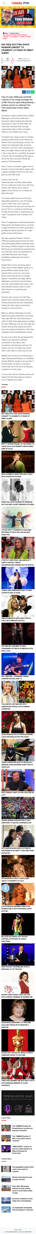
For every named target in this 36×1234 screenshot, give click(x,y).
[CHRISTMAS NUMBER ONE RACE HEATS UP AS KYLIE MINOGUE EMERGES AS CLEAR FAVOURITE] (18, 1068)
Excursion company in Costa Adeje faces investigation (22, 1199)
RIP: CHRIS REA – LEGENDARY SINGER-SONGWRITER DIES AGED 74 (15, 677)
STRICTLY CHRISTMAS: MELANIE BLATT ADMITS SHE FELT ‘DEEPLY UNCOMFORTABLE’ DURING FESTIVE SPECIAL (17, 562)
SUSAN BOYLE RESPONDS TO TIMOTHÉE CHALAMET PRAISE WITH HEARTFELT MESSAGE (16, 1024)
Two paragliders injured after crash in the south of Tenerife (23, 1169)
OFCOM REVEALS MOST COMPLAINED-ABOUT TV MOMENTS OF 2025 (15, 879)
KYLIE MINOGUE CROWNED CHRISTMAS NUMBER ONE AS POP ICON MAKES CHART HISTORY (16, 908)
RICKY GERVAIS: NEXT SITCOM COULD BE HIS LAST (17, 793)
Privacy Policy (18, 1229)
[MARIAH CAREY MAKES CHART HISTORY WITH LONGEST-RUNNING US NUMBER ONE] (18, 982)
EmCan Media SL (13, 1232)
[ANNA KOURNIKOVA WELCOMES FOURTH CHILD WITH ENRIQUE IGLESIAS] (18, 606)
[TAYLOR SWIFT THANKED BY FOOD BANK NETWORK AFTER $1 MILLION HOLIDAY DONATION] (18, 517)
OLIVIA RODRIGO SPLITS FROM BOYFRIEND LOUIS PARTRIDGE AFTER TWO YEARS (17, 735)
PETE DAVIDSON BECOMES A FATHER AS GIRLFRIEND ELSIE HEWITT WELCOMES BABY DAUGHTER (17, 850)
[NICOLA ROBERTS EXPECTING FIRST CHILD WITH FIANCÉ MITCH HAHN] (18, 462)
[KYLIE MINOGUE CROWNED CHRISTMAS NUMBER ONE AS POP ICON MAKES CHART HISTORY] (18, 894)
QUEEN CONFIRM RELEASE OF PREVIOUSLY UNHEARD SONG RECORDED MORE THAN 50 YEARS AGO (17, 764)
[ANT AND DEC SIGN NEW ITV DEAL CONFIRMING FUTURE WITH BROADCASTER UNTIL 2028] (18, 634)
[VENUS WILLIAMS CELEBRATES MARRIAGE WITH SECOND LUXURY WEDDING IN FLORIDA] (18, 489)
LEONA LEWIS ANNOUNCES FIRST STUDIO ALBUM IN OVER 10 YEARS (16, 591)
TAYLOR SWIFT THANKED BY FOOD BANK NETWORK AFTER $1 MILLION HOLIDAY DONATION (16, 532)
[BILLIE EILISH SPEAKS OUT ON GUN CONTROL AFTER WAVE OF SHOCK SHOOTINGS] (18, 924)
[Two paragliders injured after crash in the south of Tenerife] (6, 1169)
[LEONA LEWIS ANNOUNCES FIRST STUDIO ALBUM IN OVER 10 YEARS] (18, 578)
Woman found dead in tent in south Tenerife (22, 1178)
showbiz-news (14, 33)
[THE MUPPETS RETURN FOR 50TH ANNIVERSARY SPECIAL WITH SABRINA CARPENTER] (18, 692)
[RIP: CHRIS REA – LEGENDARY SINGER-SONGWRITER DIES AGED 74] (18, 664)
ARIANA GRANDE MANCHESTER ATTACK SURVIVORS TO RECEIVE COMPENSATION (16, 821)
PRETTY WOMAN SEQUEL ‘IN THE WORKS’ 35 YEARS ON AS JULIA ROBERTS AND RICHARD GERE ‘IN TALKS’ (17, 446)
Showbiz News (13, 61)
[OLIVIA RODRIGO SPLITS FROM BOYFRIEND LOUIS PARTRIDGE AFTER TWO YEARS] (18, 722)
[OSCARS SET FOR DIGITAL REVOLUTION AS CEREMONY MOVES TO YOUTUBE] (18, 1040)
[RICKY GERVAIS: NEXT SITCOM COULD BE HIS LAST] (18, 780)
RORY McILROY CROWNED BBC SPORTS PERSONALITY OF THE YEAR (15, 968)
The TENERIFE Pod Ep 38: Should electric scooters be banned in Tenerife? (22, 1128)
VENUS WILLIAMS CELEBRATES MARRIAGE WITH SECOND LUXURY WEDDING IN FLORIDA (17, 503)
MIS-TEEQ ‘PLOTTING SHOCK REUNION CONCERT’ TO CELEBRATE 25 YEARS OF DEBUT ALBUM (15, 415)
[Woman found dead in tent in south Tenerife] (6, 1179)
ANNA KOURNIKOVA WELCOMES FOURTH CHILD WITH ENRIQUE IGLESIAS (16, 619)
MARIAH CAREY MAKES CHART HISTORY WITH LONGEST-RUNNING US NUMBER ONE (17, 996)
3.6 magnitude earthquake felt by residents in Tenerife (22, 1208)
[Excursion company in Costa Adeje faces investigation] (6, 1200)
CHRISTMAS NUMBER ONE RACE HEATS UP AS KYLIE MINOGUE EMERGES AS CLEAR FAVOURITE (17, 1082)
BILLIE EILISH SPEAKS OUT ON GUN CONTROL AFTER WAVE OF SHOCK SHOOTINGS (14, 938)
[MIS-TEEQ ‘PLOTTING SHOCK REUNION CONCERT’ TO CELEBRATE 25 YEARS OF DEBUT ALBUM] (18, 401)
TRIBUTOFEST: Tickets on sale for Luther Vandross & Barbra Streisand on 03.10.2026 (22, 1149)
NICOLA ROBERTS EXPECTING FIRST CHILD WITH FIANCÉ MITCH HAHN (16, 475)
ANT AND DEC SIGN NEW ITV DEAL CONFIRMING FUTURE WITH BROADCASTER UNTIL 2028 (17, 648)
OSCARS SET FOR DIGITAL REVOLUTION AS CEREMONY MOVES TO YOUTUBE (17, 1054)
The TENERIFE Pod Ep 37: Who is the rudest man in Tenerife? (21, 1138)
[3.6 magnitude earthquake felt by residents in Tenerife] (6, 1209)
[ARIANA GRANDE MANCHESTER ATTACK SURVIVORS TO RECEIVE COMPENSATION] (18, 808)
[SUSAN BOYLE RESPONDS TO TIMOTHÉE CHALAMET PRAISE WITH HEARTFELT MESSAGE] (18, 1010)
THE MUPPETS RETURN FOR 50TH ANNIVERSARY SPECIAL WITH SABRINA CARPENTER (15, 706)
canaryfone (27, 1232)
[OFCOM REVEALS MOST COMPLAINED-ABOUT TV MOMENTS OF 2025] (18, 866)
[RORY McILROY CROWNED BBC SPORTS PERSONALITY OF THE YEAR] (18, 954)
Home (6, 33)
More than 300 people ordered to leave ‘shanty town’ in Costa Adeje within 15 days (22, 1189)
